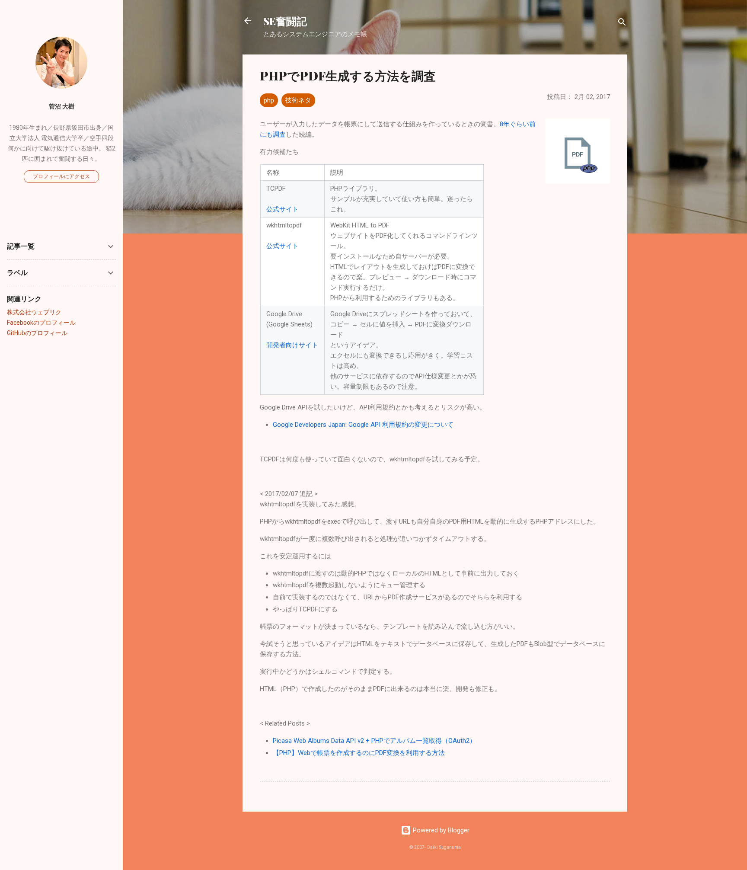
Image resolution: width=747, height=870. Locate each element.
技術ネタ (298, 100)
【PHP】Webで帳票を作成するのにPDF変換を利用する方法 (359, 753)
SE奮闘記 (285, 21)
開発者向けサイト (292, 345)
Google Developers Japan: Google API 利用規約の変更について (363, 425)
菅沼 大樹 (61, 106)
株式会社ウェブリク (34, 312)
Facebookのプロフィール (41, 322)
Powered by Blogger (440, 830)
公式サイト (282, 209)
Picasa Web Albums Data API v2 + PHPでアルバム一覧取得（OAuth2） (374, 741)
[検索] (622, 23)
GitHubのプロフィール (37, 332)
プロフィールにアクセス (61, 176)
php (269, 100)
